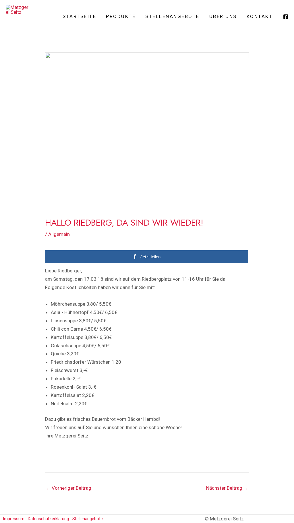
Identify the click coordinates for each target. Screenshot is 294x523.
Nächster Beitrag (227, 488)
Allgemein (59, 234)
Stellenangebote (172, 16)
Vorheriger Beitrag (68, 488)
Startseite (79, 16)
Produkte (121, 16)
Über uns (223, 16)
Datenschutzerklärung (48, 518)
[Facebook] (285, 16)
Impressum (13, 518)
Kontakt (260, 16)
